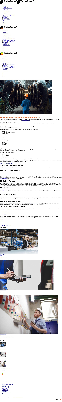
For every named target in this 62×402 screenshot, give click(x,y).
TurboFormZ (39, 208)
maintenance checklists (33, 203)
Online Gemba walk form (5, 213)
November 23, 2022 (3, 290)
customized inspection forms (54, 208)
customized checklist (3, 178)
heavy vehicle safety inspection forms (19, 209)
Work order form (4, 214)
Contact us (2, 219)
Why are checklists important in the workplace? (5, 368)
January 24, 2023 (2, 254)
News (1, 115)
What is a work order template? (3, 358)
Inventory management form (6, 212)
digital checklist (5, 190)
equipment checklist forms (8, 209)
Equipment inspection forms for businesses (6, 163)
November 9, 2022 (3, 114)
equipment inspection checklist (25, 120)
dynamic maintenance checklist (18, 198)
